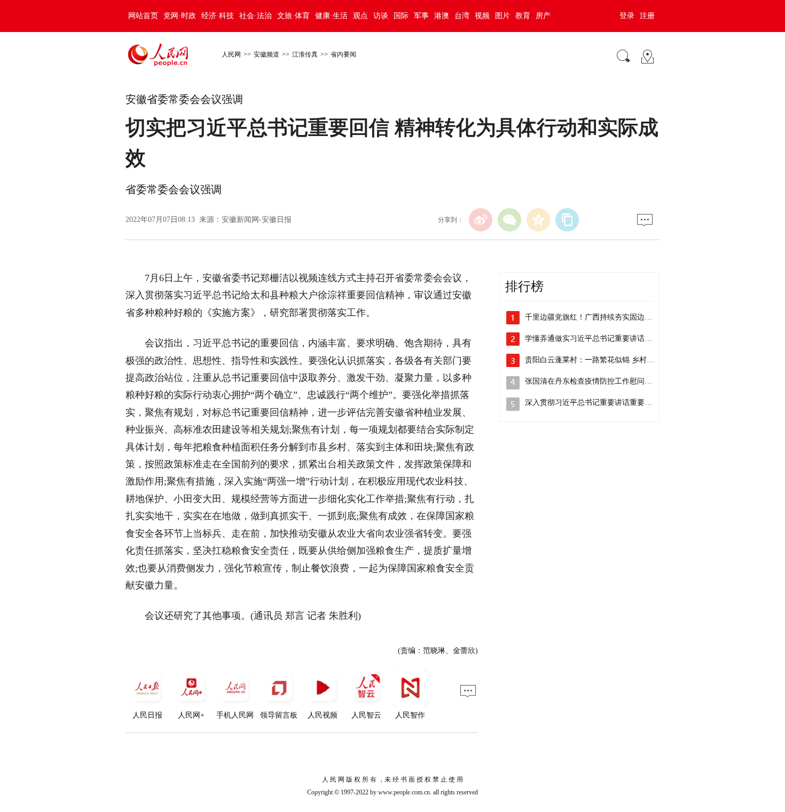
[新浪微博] (480, 220)
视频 (482, 16)
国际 (401, 16)
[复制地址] (567, 220)
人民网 (231, 54)
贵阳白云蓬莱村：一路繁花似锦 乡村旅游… (597, 360)
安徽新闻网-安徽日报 (257, 220)
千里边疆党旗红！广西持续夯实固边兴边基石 (599, 317)
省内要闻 (343, 54)
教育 (522, 16)
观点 (360, 16)
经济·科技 (217, 16)
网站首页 (143, 16)
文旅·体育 (293, 16)
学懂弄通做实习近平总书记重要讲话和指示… (599, 339)
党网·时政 (179, 16)
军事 (421, 16)
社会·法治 (255, 16)
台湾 (461, 16)
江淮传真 (305, 54)
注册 (647, 16)
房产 (543, 16)
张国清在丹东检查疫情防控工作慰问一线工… (599, 381)
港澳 (441, 16)
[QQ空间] (538, 220)
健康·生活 (331, 16)
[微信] (509, 220)
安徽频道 (266, 54)
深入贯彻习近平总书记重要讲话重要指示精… (599, 403)
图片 (502, 16)
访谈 (380, 16)
